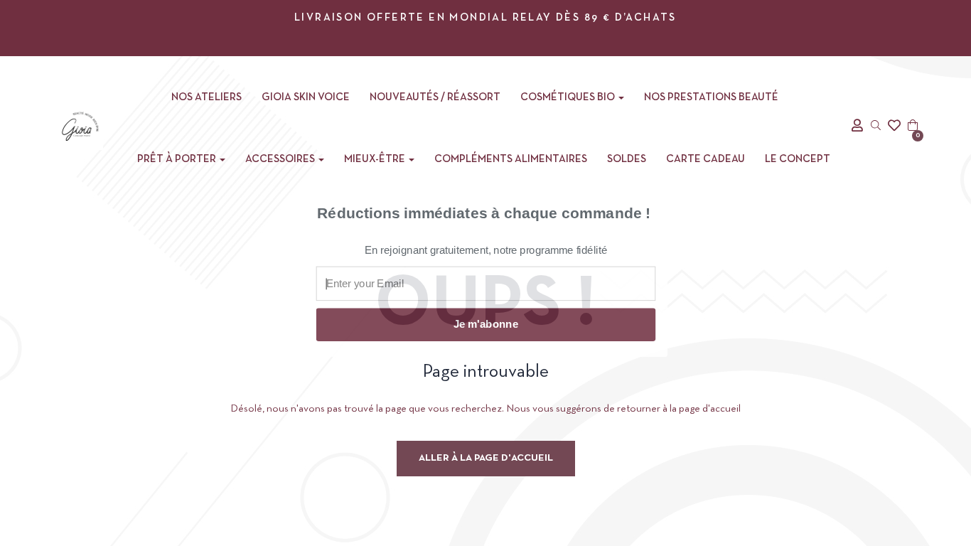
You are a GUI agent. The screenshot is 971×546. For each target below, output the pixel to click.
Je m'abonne (485, 324)
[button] (484, 224)
